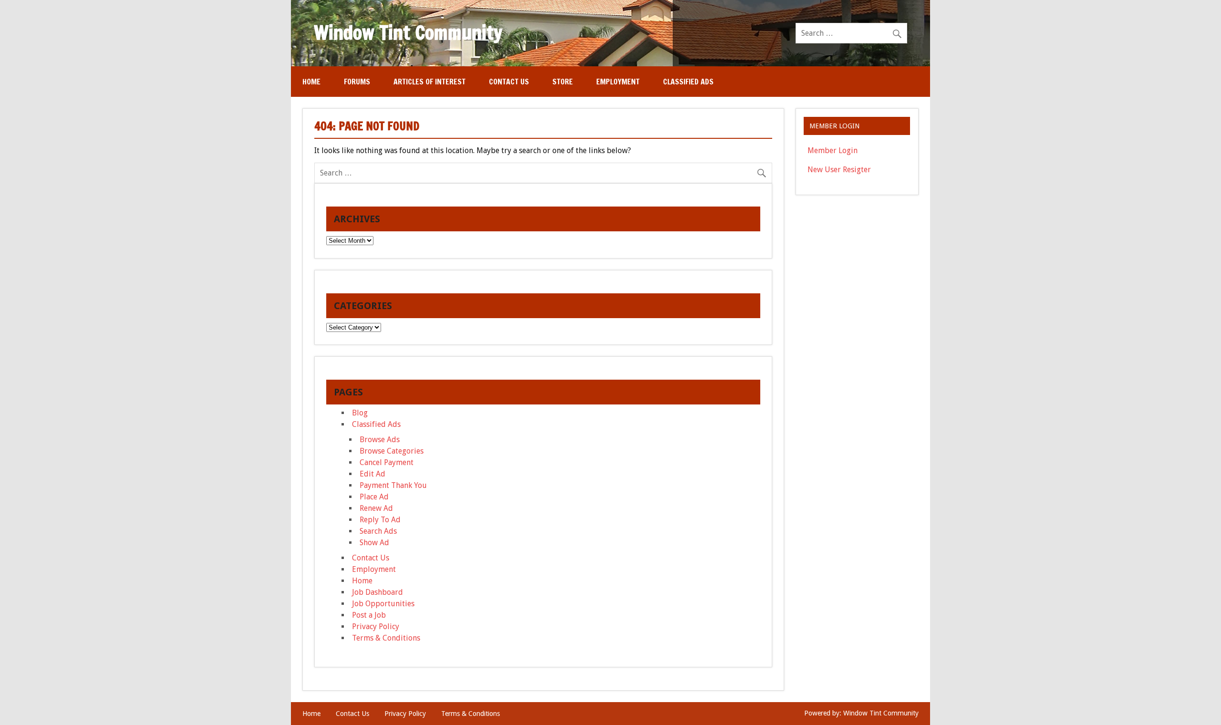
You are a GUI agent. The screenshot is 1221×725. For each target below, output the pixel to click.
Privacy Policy (375, 626)
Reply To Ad (380, 519)
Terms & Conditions (386, 637)
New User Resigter (839, 169)
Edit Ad (372, 473)
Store (562, 81)
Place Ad (374, 496)
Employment (618, 81)
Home (311, 81)
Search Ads (378, 531)
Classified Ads (688, 81)
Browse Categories (392, 451)
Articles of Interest (429, 81)
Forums (357, 81)
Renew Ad (376, 508)
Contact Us (509, 81)
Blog (360, 412)
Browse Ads (380, 439)
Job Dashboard (377, 592)
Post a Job (369, 615)
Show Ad (374, 542)
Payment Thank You (393, 485)
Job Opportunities (383, 603)
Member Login (832, 150)
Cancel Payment (387, 462)
